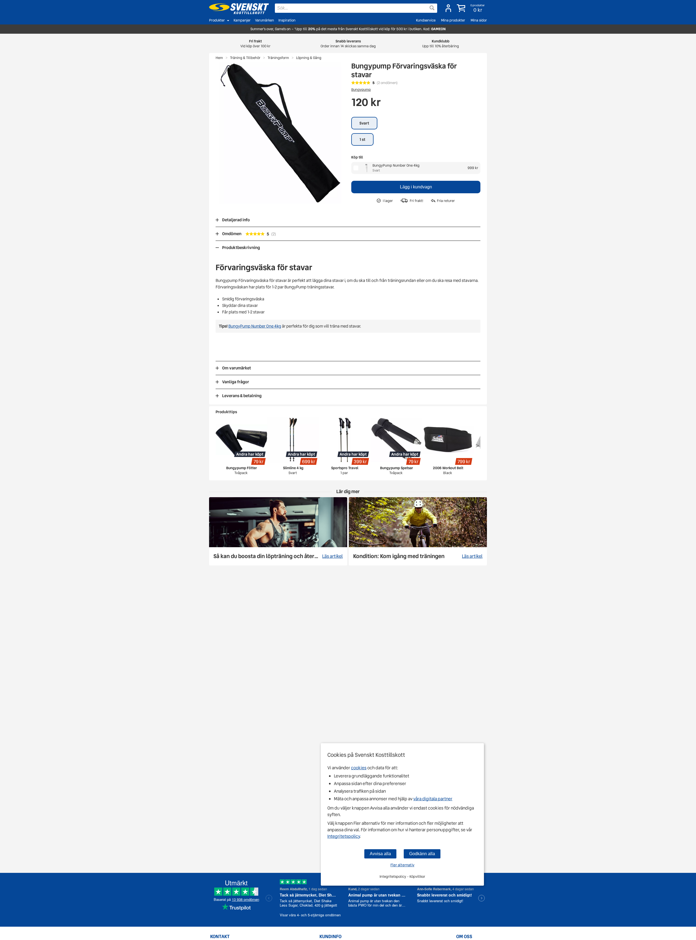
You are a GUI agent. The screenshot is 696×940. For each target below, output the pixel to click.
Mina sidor (479, 20)
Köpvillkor (417, 876)
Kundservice (426, 20)
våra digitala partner (432, 799)
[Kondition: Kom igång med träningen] (418, 531)
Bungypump (361, 89)
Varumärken (264, 20)
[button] (471, 8)
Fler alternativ (402, 865)
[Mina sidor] (448, 8)
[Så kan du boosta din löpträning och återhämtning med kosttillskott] (278, 531)
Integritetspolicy (343, 836)
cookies (358, 768)
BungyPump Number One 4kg (396, 165)
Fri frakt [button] (255, 44)
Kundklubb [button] (440, 44)
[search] (356, 8)
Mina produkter (453, 20)
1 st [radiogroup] (362, 139)
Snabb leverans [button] (348, 44)
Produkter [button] (217, 20)
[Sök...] (432, 7)
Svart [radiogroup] (364, 123)
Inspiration (287, 20)
